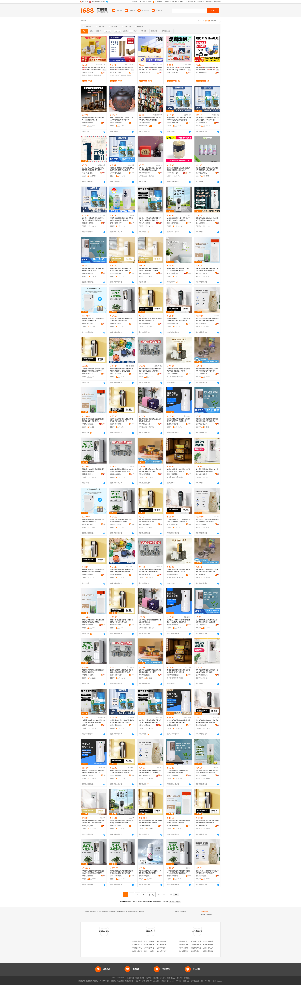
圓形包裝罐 (97, 75)
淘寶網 (121, 981)
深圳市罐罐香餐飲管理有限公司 (142, 941)
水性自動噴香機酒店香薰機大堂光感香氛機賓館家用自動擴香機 (178, 822)
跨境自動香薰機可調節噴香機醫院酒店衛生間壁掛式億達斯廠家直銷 (93, 822)
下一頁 (151, 895)
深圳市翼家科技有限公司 (173, 123)
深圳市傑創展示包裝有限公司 (145, 424)
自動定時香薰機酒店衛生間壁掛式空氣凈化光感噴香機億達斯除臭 (178, 219)
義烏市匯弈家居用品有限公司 (116, 725)
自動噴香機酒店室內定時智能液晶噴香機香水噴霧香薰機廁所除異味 (93, 370)
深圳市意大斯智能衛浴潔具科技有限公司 (202, 123)
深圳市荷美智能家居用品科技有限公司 (88, 374)
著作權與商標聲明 (138, 978)
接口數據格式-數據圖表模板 (199, 944)
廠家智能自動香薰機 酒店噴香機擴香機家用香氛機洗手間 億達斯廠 (178, 420)
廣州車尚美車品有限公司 (116, 474)
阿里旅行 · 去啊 (144, 981)
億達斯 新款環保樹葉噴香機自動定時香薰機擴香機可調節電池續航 (207, 320)
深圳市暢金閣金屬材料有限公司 (88, 123)
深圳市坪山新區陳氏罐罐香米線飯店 (168, 948)
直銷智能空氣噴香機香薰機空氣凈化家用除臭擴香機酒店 (93, 470)
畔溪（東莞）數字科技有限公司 (88, 173)
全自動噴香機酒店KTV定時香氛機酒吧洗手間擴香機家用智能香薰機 (178, 320)
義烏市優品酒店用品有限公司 (202, 173)
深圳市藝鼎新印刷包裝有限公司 (145, 123)
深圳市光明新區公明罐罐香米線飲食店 (156, 951)
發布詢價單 (204, 911)
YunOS (172, 981)
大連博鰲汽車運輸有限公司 (199, 941)
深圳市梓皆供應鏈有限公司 (116, 123)
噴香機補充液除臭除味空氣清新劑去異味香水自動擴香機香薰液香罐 (93, 219)
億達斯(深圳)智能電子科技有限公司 (88, 323)
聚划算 (131, 981)
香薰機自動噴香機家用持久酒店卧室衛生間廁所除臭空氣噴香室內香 (207, 219)
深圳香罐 (183, 911)
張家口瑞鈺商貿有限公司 (211, 948)
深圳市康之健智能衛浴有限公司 (88, 223)
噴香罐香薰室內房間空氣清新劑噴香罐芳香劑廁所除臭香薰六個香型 (93, 169)
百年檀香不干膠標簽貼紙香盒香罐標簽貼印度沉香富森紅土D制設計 (150, 169)
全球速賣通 (114, 981)
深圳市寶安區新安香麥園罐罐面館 (142, 948)
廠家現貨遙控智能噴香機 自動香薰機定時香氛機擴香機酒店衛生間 (121, 771)
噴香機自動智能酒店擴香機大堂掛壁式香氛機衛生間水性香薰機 (178, 269)
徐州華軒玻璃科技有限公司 (211, 944)
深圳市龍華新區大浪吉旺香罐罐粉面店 (169, 941)
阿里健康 (207, 981)
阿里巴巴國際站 (93, 981)
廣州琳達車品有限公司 (145, 374)
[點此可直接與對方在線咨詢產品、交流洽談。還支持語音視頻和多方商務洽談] (104, 132)
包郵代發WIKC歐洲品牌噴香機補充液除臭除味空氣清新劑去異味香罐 (179, 119)
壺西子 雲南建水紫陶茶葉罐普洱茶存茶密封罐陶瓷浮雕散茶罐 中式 (121, 119)
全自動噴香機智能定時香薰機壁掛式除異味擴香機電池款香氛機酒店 (207, 420)
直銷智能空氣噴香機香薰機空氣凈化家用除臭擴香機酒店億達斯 (121, 320)
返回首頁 (166, 902)
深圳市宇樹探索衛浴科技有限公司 (145, 223)
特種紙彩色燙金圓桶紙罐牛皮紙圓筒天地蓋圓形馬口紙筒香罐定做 (150, 119)
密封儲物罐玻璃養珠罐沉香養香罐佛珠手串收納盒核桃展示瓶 (93, 119)
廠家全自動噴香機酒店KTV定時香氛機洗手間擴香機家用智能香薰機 (207, 721)
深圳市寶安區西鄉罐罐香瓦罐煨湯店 (168, 951)
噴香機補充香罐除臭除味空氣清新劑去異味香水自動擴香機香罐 (150, 872)
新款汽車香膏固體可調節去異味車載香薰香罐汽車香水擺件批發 (150, 470)
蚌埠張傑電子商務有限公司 (187, 951)
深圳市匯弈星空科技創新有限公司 (116, 173)
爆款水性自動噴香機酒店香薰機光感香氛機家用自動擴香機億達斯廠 (207, 269)
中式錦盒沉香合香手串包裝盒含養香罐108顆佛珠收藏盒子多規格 (178, 370)
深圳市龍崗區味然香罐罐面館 (153, 941)
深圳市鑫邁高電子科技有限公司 (213, 941)
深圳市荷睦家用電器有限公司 (116, 273)
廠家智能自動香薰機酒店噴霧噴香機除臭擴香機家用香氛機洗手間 (178, 721)
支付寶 (193, 981)
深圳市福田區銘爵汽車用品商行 (202, 374)
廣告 (104, 70)
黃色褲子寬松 (183, 941)
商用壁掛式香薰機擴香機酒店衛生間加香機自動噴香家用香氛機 (207, 470)
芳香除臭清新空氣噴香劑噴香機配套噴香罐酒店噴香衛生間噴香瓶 (121, 219)
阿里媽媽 (153, 981)
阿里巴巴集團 (82, 981)
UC (188, 981)
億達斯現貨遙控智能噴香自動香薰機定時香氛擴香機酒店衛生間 (121, 420)
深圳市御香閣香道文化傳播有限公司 (173, 374)
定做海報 (128, 75)
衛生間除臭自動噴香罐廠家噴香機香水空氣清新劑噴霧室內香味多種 (207, 169)
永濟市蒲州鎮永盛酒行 (186, 948)
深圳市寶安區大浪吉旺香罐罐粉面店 (155, 944)
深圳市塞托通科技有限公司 (116, 374)
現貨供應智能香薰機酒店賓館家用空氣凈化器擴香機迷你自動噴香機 (207, 771)
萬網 (184, 981)
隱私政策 (163, 978)
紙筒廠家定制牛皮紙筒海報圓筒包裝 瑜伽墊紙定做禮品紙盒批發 (121, 69)
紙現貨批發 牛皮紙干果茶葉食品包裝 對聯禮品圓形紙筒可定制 (93, 69)
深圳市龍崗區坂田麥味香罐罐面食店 (143, 944)
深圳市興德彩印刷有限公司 (145, 173)
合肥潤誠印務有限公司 (145, 72)
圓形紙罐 (84, 75)
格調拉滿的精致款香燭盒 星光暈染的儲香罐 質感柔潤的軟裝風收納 (178, 169)
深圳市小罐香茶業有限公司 (140, 951)
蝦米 (158, 981)
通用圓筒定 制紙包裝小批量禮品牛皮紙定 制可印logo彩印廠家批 (178, 69)
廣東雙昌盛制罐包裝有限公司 (202, 72)
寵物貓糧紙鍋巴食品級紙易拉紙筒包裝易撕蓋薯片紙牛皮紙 (207, 69)
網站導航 (187, 978)
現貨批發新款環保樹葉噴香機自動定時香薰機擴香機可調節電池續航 (150, 771)
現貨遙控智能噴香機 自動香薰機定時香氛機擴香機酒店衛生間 (150, 320)
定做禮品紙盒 (114, 75)
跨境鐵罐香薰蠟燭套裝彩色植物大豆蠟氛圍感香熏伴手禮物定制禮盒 (121, 370)
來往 (197, 981)
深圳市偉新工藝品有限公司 (173, 173)
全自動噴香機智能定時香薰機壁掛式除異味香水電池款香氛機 (93, 269)
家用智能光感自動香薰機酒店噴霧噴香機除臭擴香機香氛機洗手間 (93, 771)
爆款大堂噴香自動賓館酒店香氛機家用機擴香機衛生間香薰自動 (93, 420)
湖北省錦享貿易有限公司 (186, 944)
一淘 (136, 981)
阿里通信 (178, 981)
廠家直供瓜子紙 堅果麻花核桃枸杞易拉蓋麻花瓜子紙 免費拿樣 (150, 69)
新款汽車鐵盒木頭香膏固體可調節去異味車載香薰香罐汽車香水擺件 (207, 370)
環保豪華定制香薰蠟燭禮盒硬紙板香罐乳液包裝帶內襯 (150, 420)
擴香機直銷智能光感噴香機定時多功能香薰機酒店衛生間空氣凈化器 (121, 269)
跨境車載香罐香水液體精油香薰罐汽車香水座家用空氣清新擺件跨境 (150, 370)
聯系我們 (179, 978)
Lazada (219, 981)
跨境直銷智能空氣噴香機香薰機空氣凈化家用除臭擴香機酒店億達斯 (178, 872)
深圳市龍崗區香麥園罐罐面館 (166, 944)
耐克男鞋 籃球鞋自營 (209, 951)
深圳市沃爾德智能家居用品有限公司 (173, 775)
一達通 (214, 981)
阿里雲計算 (164, 981)
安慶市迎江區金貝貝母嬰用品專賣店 (202, 948)
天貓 (126, 981)
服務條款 (155, 978)
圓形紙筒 (90, 75)
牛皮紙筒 (122, 75)
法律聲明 (148, 978)
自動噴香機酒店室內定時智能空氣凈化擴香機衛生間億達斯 (93, 320)
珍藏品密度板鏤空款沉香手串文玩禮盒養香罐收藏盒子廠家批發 (178, 470)
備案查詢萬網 (195, 951)
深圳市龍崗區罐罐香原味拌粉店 (154, 948)
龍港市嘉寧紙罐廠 (172, 72)
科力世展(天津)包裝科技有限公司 (116, 72)
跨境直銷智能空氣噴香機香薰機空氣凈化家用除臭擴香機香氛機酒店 (93, 872)
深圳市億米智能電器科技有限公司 (88, 725)
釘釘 (201, 981)
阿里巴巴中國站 (104, 981)
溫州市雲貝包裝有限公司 (88, 72)
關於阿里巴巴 (171, 978)
